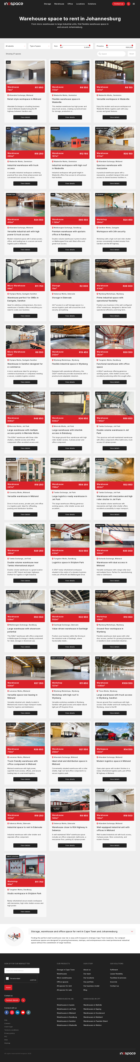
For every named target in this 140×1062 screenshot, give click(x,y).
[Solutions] (80, 3)
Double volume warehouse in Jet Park (113, 431)
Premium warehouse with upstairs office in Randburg (69, 233)
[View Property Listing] (25, 72)
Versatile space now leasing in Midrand (22, 696)
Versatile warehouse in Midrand (22, 496)
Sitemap (7, 1043)
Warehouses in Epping (92, 1009)
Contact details (12, 1000)
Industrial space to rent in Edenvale (24, 827)
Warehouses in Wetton (92, 1025)
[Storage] (47, 3)
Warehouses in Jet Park (66, 1009)
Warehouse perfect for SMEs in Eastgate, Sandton (23, 299)
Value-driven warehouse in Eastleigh (70, 629)
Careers (7, 1023)
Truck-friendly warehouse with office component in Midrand (22, 762)
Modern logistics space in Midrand (114, 761)
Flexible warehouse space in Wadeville (66, 100)
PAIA (6, 1040)
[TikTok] (28, 1012)
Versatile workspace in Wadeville (113, 99)
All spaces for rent (64, 986)
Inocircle (113, 982)
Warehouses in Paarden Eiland (95, 1021)
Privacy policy (9, 1033)
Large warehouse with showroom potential (23, 630)
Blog (85, 990)
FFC (5, 1036)
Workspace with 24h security (111, 231)
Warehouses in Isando (65, 1005)
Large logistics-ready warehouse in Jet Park (69, 497)
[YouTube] (23, 1012)
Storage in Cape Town (66, 970)
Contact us (118, 4)
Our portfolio (88, 982)
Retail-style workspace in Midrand (24, 99)
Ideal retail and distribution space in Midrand (69, 762)
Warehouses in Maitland (92, 1017)
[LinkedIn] (17, 1012)
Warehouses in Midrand (66, 1013)
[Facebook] (6, 1012)
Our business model (91, 986)
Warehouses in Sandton (66, 1021)
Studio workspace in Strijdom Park (24, 893)
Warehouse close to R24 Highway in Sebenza (69, 828)
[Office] (70, 3)
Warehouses (62, 974)
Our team (87, 974)
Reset (132, 54)
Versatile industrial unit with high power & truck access (23, 233)
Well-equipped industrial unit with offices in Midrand (113, 828)
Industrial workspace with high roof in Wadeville (69, 166)
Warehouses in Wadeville (67, 1025)
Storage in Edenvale (62, 298)
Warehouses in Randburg (67, 1017)
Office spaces (62, 982)
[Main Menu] (134, 4)
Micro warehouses (64, 978)
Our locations (88, 978)
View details (25, 117)
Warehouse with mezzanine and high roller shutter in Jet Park (115, 497)
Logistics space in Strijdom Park (68, 562)
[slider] (60, 45)
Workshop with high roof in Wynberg (65, 696)
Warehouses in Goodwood (94, 1013)
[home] (13, 4)
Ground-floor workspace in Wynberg (110, 630)
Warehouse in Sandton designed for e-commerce (25, 365)
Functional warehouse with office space (113, 365)
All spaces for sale (64, 990)
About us (87, 970)
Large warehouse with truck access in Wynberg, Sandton (114, 696)
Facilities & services (118, 978)
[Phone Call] (128, 4)
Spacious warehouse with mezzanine (109, 166)
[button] (47, 3)
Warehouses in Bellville (92, 1005)
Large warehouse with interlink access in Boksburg (67, 431)
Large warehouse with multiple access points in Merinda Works (23, 431)
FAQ (5, 1020)
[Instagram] (12, 1012)
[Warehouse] (59, 3)
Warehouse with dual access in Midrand (112, 564)
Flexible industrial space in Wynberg (70, 364)
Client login (8, 1027)
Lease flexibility (116, 974)
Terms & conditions (11, 1030)
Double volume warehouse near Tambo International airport (22, 564)
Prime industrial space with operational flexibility (110, 299)
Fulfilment (114, 970)
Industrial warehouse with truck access (22, 166)
